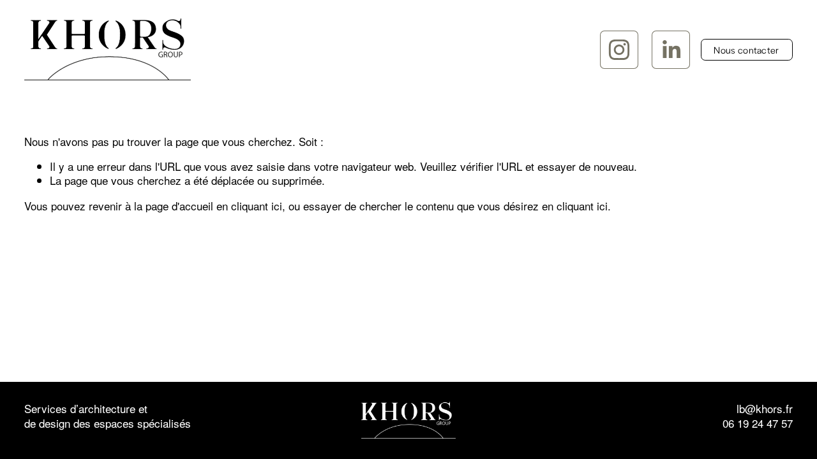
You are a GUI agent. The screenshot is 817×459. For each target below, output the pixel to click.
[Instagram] (619, 50)
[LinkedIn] (671, 50)
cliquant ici (256, 206)
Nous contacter (746, 49)
